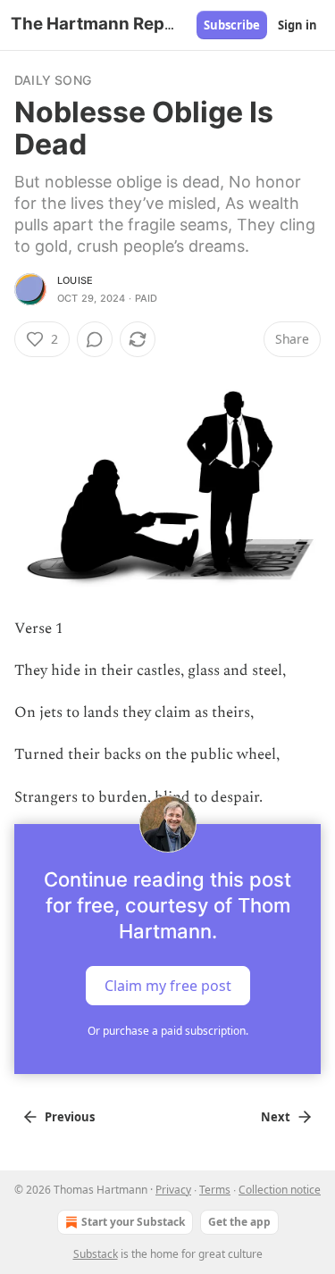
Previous (70, 1117)
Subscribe (232, 25)
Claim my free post (168, 985)
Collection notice (280, 1189)
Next (275, 1117)
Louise (75, 280)
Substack (95, 1254)
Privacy (173, 1189)
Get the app (239, 1221)
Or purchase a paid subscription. (168, 1030)
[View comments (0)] (95, 339)
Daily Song (52, 79)
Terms (214, 1189)
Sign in (297, 25)
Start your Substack (133, 1221)
